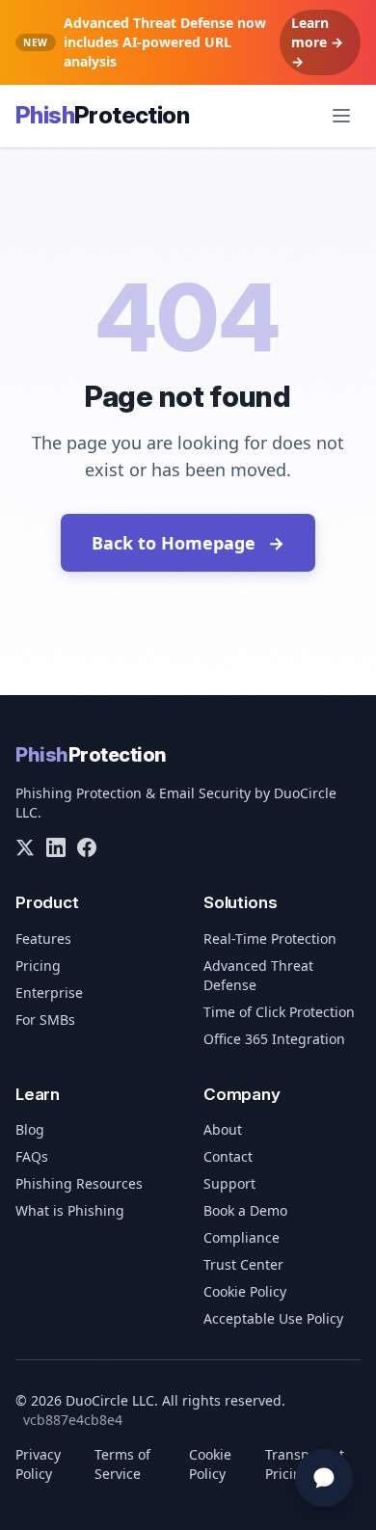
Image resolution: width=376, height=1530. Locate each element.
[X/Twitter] (25, 847)
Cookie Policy (244, 1291)
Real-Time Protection (269, 938)
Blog (29, 1129)
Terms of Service (122, 1464)
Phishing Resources (79, 1183)
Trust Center (243, 1264)
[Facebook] (86, 847)
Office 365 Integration (274, 1039)
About (222, 1129)
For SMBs (45, 1019)
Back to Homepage (188, 542)
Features (43, 938)
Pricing (38, 965)
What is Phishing (69, 1210)
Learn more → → (317, 41)
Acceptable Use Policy (273, 1318)
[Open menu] (341, 115)
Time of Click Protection (279, 1012)
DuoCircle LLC (110, 1400)
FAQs (31, 1156)
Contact (228, 1156)
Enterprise (49, 992)
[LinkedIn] (56, 847)
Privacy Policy (38, 1464)
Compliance (241, 1237)
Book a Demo (245, 1210)
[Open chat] (324, 1478)
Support (229, 1183)
